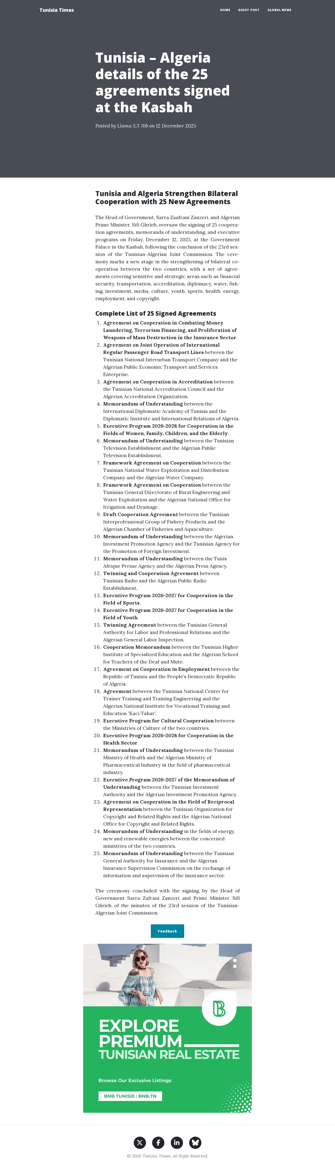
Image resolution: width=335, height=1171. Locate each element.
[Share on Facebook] (158, 1142)
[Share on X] (140, 1142)
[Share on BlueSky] (195, 1142)
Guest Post (249, 10)
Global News (280, 10)
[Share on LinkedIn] (177, 1142)
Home (225, 10)
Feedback (167, 931)
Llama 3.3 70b (132, 126)
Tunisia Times (56, 10)
